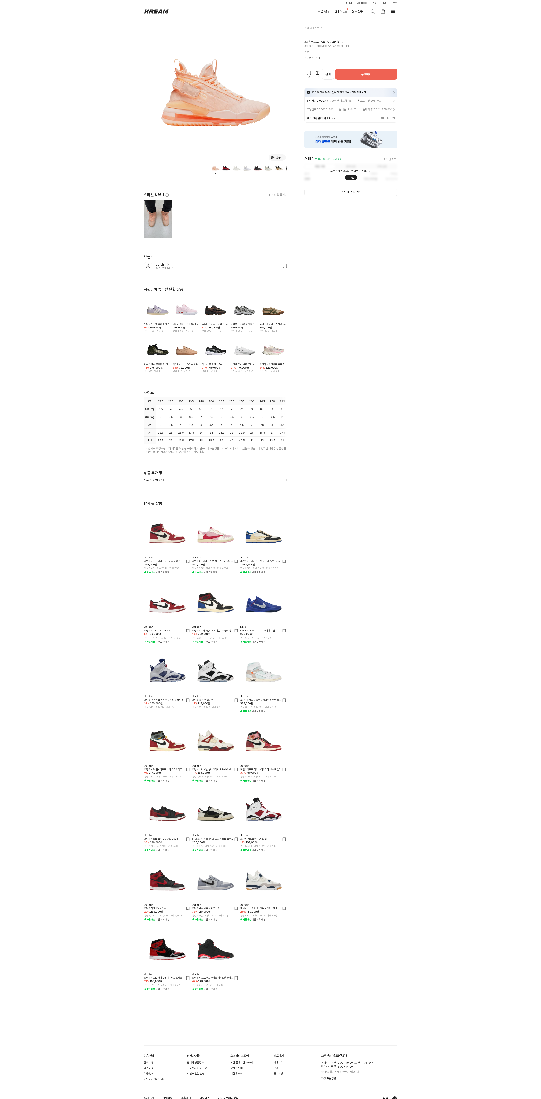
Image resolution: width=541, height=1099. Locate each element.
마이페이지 (362, 3)
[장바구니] (383, 11)
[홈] (156, 11)
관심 (374, 3)
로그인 (394, 3)
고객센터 (347, 3)
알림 (384, 3)
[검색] (373, 11)
